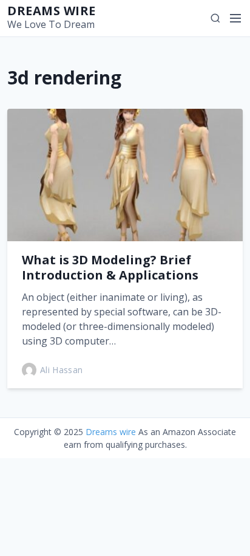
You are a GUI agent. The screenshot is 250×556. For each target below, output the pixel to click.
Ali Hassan (61, 370)
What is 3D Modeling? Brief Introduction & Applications (110, 267)
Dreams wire (51, 10)
